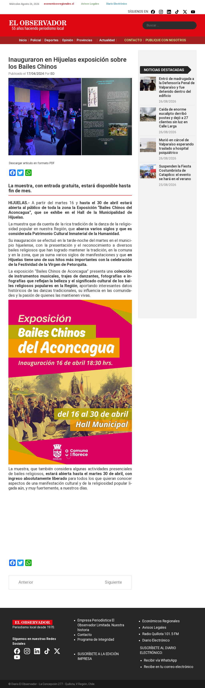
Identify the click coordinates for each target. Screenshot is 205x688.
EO (52, 74)
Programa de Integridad (95, 640)
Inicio (23, 40)
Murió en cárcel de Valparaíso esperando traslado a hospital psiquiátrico (176, 146)
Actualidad (107, 40)
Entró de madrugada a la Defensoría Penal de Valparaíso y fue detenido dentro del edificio (177, 87)
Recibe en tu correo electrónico (168, 667)
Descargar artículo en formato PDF (31, 163)
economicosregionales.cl (59, 3)
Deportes (51, 40)
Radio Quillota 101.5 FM (160, 634)
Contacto (84, 635)
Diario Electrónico (116, 3)
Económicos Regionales (161, 621)
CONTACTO (133, 40)
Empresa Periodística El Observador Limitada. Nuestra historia (100, 625)
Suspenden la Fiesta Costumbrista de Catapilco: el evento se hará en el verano (175, 172)
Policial (35, 40)
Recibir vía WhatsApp (160, 660)
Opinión (67, 40)
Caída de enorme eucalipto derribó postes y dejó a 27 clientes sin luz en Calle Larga (173, 117)
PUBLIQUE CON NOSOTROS (166, 40)
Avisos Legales (90, 3)
